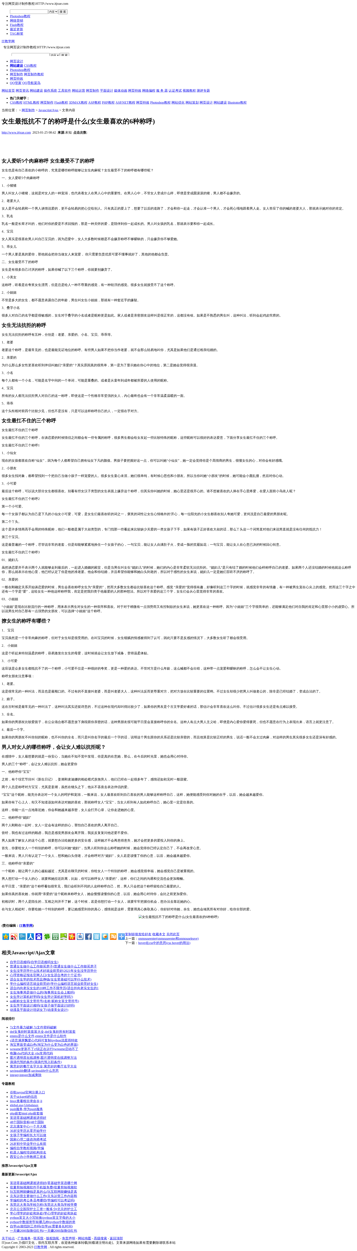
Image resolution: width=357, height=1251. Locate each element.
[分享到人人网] (30, 936)
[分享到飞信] (104, 936)
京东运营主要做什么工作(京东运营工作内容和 (43, 1196)
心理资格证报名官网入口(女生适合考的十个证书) (45, 975)
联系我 (38, 1238)
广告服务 (24, 1238)
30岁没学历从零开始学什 (28, 1130)
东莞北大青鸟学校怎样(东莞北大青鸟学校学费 (43, 1204)
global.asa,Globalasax (24, 1105)
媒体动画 (120, 90)
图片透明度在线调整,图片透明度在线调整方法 (43, 1057)
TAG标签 (16, 33)
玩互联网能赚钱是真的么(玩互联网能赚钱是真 (43, 1191)
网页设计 (16, 61)
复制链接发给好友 (138, 934)
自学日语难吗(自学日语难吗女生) (34, 962)
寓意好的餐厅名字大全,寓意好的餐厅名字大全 (43, 1066)
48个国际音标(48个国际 (27, 1122)
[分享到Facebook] (88, 936)
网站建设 (36, 90)
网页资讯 (22, 90)
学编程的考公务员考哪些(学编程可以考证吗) (42, 1200)
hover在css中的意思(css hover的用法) (164, 943)
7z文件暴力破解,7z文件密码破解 (33, 1027)
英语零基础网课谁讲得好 (28, 1117)
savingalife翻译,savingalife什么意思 (34, 1070)
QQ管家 (15, 83)
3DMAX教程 (78, 102)
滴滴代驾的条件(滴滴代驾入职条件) (36, 1062)
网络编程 (148, 90)
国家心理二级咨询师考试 (28, 1139)
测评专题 (203, 90)
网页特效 (16, 78)
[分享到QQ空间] (5, 936)
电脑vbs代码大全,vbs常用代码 (31, 1053)
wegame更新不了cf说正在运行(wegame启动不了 (44, 1049)
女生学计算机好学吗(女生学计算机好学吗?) (41, 996)
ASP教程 (94, 102)
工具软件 (64, 90)
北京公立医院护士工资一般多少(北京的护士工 (43, 1209)
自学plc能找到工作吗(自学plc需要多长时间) (41, 1226)
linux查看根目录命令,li (26, 1101)
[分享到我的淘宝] (113, 936)
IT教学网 (8, 41)
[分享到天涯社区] (96, 936)
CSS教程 (30, 65)
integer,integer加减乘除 (26, 1075)
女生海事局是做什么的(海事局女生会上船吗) (42, 992)
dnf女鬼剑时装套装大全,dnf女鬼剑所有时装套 (43, 1031)
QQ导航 (28, 83)
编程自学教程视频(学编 (27, 1148)
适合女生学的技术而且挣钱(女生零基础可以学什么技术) (50, 979)
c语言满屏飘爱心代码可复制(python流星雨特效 (44, 1040)
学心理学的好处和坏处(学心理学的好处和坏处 (43, 1213)
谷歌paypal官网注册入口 (27, 1092)
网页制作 (16, 74)
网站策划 (192, 102)
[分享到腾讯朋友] (47, 936)
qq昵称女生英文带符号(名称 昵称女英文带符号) (44, 1001)
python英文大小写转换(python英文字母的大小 (42, 1217)
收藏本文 (158, 934)
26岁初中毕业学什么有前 (28, 1143)
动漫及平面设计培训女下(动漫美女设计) (39, 1009)
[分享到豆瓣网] (55, 936)
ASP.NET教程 (125, 102)
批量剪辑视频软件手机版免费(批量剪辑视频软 (43, 1187)
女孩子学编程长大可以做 (28, 1135)
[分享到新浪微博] (14, 936)
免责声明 (68, 1238)
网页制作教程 (34, 74)
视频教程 (189, 90)
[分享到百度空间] (63, 936)
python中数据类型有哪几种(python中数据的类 (42, 1222)
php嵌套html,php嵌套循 (26, 1113)
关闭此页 (173, 934)
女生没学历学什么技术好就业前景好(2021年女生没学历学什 (53, 970)
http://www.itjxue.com (16, 132)
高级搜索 (100, 1238)
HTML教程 (31, 102)
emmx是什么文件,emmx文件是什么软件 (38, 1036)
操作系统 (50, 90)
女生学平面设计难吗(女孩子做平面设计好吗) (42, 1005)
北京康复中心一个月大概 (28, 1126)
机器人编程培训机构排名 (28, 1152)
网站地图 (84, 1238)
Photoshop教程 (20, 16)
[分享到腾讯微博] (22, 936)
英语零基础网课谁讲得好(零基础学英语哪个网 (43, 1183)
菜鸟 (37, 83)
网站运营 (78, 90)
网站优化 (178, 102)
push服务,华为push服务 (26, 1109)
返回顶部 (116, 1238)
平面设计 (106, 90)
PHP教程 (108, 102)
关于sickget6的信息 (23, 1096)
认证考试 (175, 90)
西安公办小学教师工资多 (28, 1157)
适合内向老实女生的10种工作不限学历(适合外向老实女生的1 (54, 988)
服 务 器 (162, 90)
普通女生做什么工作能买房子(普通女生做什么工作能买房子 (53, 966)
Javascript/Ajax (48, 110)
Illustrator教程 (237, 102)
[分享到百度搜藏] (38, 936)
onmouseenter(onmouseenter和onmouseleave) (168, 938)
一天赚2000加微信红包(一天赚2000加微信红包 (43, 1230)
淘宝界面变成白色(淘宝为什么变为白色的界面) (44, 1044)
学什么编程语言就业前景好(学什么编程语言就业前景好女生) (54, 983)
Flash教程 (17, 25)
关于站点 (8, 1238)
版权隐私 (52, 1238)
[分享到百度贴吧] (80, 936)
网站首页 (8, 90)
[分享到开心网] (71, 936)
